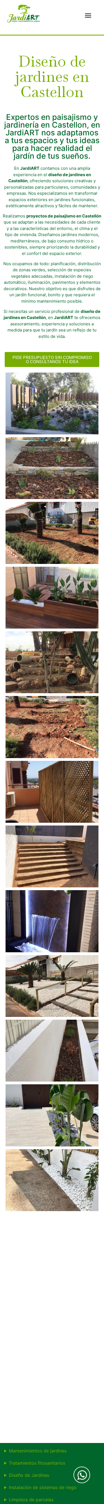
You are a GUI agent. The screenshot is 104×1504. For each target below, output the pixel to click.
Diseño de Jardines (29, 1475)
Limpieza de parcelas (31, 1499)
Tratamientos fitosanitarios (37, 1463)
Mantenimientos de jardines (38, 1451)
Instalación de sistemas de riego (43, 1487)
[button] (88, 15)
